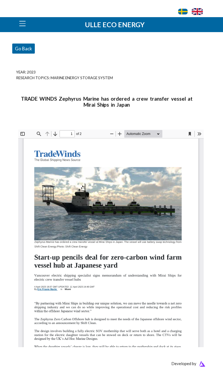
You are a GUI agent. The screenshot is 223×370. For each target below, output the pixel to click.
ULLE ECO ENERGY (115, 24)
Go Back (23, 48)
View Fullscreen (31, 126)
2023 (31, 72)
